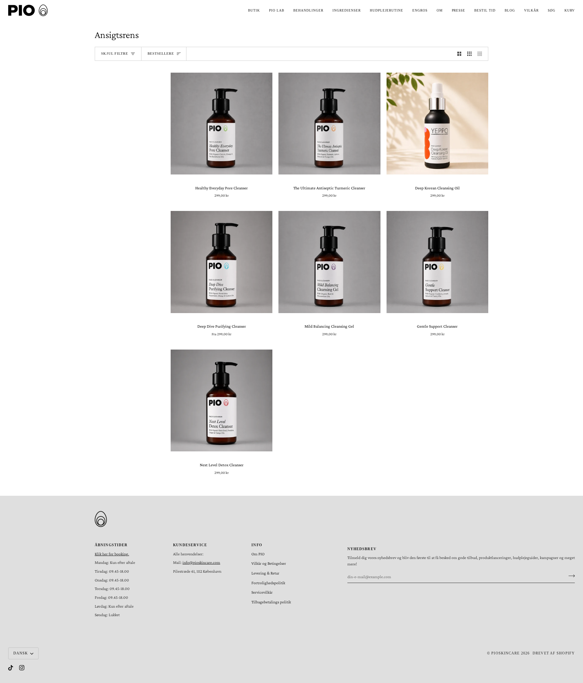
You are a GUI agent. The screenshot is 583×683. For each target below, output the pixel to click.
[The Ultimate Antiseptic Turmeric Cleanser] (329, 123)
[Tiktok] (10, 668)
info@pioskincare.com (201, 562)
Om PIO (257, 554)
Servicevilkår (262, 592)
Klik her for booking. (112, 554)
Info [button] (256, 545)
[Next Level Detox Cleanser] (221, 400)
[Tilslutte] (570, 576)
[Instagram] (22, 668)
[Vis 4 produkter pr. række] (481, 53)
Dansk (20, 653)
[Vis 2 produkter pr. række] (459, 53)
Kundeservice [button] (190, 545)
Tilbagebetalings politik (271, 602)
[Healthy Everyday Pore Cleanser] (221, 123)
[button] (254, 10)
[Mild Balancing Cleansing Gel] (329, 262)
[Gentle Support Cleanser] (437, 262)
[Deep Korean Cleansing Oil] (437, 123)
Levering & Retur (265, 573)
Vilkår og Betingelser (268, 563)
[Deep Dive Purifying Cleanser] (221, 262)
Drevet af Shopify (554, 653)
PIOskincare (505, 653)
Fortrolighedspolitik (268, 583)
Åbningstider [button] (111, 545)
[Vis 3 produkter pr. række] (469, 53)
